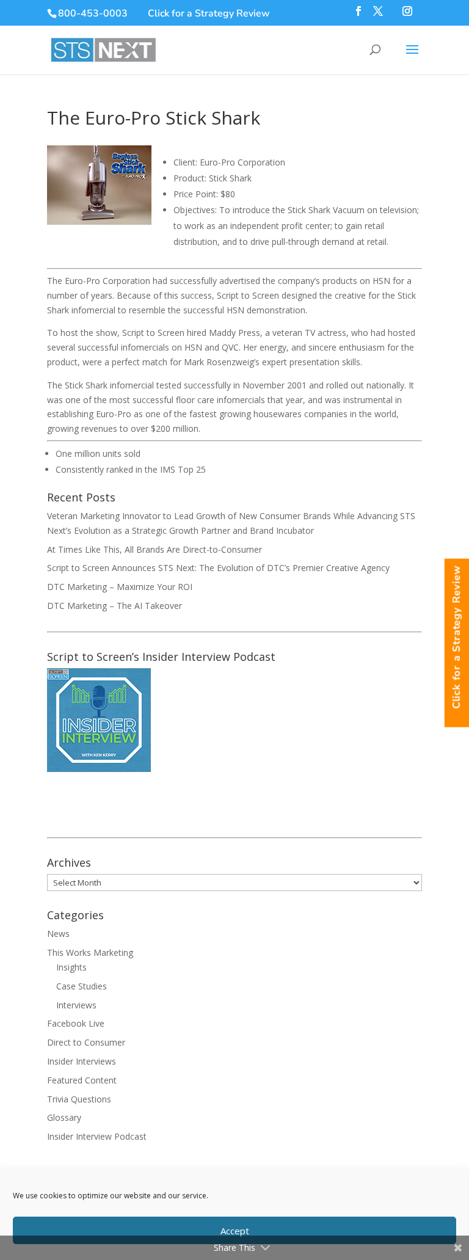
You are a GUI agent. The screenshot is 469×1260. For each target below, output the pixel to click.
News (58, 933)
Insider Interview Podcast (97, 1136)
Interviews (76, 1005)
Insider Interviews (81, 1061)
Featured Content (82, 1080)
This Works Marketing (90, 952)
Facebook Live (75, 1023)
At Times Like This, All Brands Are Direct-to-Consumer (154, 549)
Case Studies (81, 986)
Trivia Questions (79, 1099)
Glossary (64, 1117)
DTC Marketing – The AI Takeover (114, 605)
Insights (71, 967)
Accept (234, 1231)
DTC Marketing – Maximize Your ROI (119, 586)
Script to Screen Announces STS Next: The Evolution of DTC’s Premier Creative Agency (218, 568)
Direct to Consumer (86, 1042)
